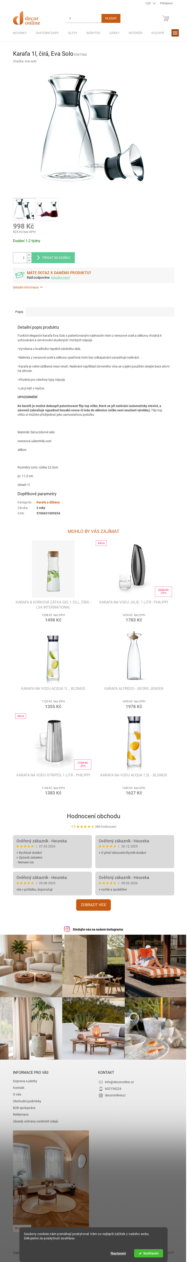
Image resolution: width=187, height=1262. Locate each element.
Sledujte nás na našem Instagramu (96, 929)
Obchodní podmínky (25, 1099)
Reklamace (19, 1112)
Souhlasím (149, 1253)
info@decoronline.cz (117, 1080)
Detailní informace (24, 287)
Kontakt (17, 1085)
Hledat (109, 18)
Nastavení (116, 1253)
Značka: (23, 61)
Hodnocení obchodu (92, 816)
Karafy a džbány (46, 502)
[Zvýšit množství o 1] (27, 255)
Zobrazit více (92, 905)
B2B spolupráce (22, 1105)
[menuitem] (18, 33)
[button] (51, 617)
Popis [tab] (17, 312)
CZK (147, 3)
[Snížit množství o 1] (27, 260)
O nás (15, 1092)
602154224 (111, 1086)
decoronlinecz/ (113, 1093)
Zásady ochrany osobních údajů (33, 1119)
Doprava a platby (23, 1079)
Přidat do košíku (54, 257)
